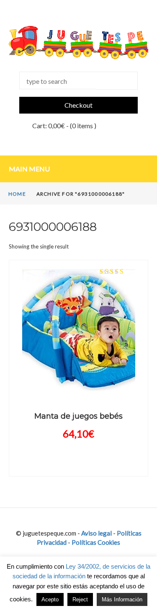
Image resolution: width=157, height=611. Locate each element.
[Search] (117, 81)
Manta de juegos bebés (78, 416)
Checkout (78, 105)
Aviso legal (96, 533)
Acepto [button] (50, 599)
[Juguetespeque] (78, 42)
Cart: (48, 125)
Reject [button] (80, 599)
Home (17, 194)
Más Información (122, 599)
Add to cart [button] (78, 386)
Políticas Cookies (96, 542)
